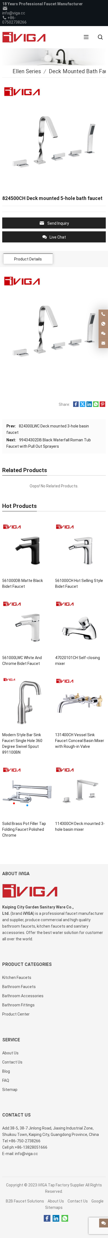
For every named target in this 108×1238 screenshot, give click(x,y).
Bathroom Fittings (18, 1005)
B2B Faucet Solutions (25, 1201)
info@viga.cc (13, 13)
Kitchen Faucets (16, 977)
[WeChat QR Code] (103, 333)
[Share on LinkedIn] (89, 405)
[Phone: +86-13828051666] (103, 314)
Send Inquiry (58, 223)
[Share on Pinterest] (102, 405)
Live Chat (58, 237)
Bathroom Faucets (19, 986)
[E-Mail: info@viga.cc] (103, 343)
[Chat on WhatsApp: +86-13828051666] (103, 324)
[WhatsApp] (65, 1218)
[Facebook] (47, 1218)
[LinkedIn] (56, 1218)
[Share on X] (82, 405)
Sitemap (9, 1089)
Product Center (16, 1014)
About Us (56, 1201)
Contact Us (78, 1201)
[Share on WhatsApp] (95, 405)
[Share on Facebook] (76, 405)
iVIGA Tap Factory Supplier (61, 1185)
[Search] (100, 37)
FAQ (5, 1080)
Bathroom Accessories (22, 996)
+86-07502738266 (14, 20)
